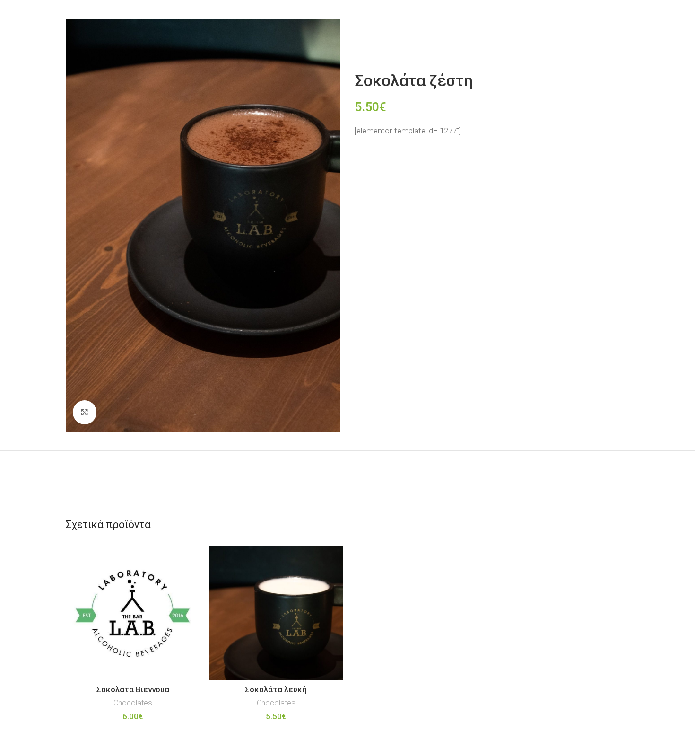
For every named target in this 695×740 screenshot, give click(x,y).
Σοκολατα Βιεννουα (132, 689)
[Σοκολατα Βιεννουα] (133, 613)
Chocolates (132, 702)
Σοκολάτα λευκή (276, 689)
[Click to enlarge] (84, 412)
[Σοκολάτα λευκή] (276, 613)
